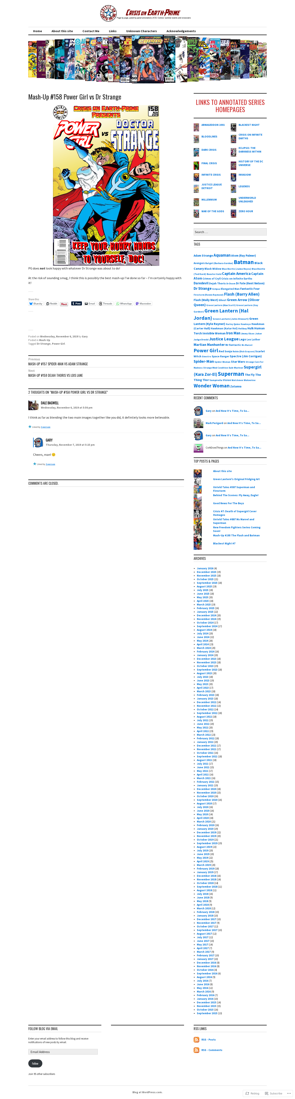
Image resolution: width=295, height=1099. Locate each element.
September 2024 (207, 626)
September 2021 (207, 756)
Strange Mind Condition (215, 368)
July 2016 (202, 980)
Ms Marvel (247, 345)
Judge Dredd (201, 339)
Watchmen (237, 380)
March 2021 (204, 778)
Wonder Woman (212, 385)
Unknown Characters (141, 31)
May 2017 (202, 944)
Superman (231, 373)
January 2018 (205, 915)
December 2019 (206, 832)
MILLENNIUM (209, 199)
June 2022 (203, 724)
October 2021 (205, 753)
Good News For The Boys (228, 503)
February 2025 (205, 608)
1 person (45, 426)
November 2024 (206, 619)
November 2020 (206, 792)
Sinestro (206, 356)
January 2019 (205, 872)
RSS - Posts (208, 1039)
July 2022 (202, 720)
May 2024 (202, 640)
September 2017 (207, 930)
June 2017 (203, 941)
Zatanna (235, 386)
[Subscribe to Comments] (196, 1050)
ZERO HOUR (246, 211)
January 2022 (205, 742)
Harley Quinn (233, 324)
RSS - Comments (211, 1050)
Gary (85, 336)
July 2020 (202, 807)
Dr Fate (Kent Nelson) (250, 283)
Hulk (250, 328)
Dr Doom (230, 283)
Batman (244, 262)
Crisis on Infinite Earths (236, 278)
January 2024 (205, 655)
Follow (35, 1063)
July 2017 (202, 937)
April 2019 (203, 861)
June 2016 (203, 984)
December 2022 (206, 702)
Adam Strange (203, 255)
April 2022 (203, 731)
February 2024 (205, 651)
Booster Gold (214, 274)
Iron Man (233, 333)
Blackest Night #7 (224, 543)
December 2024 (206, 615)
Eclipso (216, 289)
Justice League (224, 339)
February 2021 (205, 782)
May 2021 (202, 771)
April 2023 (203, 687)
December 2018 (206, 876)
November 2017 (206, 923)
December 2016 (206, 962)
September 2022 (207, 713)
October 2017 (205, 926)
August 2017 (204, 933)
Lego (242, 339)
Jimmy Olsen (247, 333)
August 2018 (204, 890)
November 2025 (206, 575)
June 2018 (203, 897)
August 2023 (204, 673)
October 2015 (205, 1009)
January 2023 (205, 698)
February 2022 (205, 738)
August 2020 (204, 803)
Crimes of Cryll (212, 278)
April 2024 (203, 644)
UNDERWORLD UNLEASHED (247, 199)
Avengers (199, 263)
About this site (62, 31)
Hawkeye (246, 324)
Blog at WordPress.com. (147, 1092)
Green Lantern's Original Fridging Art (236, 479)
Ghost (222, 300)
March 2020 (204, 821)
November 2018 (206, 879)
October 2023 (205, 666)
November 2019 (206, 836)
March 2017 (204, 952)
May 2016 (202, 988)
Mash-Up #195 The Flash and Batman (236, 535)
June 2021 (203, 767)
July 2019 (202, 850)
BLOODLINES (209, 136)
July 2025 (202, 590)
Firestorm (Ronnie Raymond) (208, 295)
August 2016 (204, 977)
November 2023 (206, 662)
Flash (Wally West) (206, 300)
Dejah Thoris (217, 283)
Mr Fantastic (233, 345)
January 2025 (205, 612)
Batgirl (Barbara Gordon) (219, 263)
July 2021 (202, 763)
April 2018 (203, 904)
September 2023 (207, 669)
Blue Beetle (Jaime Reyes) (236, 268)
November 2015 (206, 1006)
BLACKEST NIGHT (249, 125)
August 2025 (204, 586)
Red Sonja (225, 351)
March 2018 (204, 908)
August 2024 (204, 630)
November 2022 (206, 706)
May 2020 (202, 814)
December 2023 (206, 659)
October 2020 (205, 796)
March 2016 (204, 991)
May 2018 (202, 901)
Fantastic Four (250, 289)
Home (37, 31)
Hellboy (242, 328)
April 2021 (203, 774)
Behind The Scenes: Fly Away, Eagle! (235, 495)
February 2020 (205, 825)
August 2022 (204, 716)
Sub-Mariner (236, 367)
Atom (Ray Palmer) (243, 255)
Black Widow (212, 268)
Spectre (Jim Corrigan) (246, 356)
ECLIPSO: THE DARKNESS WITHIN (250, 149)
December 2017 (206, 919)
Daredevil (201, 283)
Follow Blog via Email (43, 1028)
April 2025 (203, 601)
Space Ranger (220, 356)
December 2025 (206, 572)
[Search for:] (230, 232)
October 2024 (205, 622)
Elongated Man (230, 289)
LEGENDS (244, 186)
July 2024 (202, 633)
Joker (258, 333)
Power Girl (58, 343)
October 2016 (205, 970)
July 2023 (202, 677)
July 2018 (202, 894)
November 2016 (206, 966)
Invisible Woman (214, 333)
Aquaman (222, 255)
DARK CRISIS (209, 150)
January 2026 (205, 568)
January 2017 (205, 959)
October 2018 (205, 883)
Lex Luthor (253, 339)
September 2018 (207, 886)
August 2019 (204, 847)
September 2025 (207, 583)
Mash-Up (44, 340)
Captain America (236, 273)
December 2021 (206, 745)
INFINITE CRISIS (211, 174)
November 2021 (206, 749)
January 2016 (205, 999)
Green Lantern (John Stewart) (231, 318)
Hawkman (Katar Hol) (224, 328)
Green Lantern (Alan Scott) (221, 305)
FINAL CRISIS (209, 163)
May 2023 (202, 684)
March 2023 (204, 691)
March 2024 (204, 648)
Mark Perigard (214, 423)
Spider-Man (204, 361)
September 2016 (207, 973)
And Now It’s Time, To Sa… (232, 411)
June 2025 (203, 593)
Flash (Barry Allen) (241, 294)
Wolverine (249, 380)
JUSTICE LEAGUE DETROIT (211, 186)
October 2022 (205, 709)
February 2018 (205, 912)
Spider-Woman (222, 362)
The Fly (250, 375)
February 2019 (205, 868)
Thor (205, 380)
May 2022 (202, 727)
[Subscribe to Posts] (196, 1039)
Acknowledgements (181, 31)
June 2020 (203, 810)
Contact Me (90, 31)
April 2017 (203, 948)
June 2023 (203, 680)
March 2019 (204, 865)
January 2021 (205, 785)
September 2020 (207, 800)
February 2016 (205, 995)
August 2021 (204, 760)
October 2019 (205, 839)
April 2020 (203, 818)
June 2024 (203, 637)
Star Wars (238, 362)
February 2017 (205, 955)
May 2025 (202, 597)
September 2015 (207, 1013)
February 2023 (205, 695)
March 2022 (204, 734)
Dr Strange (44, 343)
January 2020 (205, 829)
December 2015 (206, 1002)
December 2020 (206, 789)
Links (113, 31)
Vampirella (216, 380)
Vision (227, 380)
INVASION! (245, 174)
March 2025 (204, 604)
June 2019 (203, 854)
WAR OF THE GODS (212, 211)
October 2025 (205, 579)
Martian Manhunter (209, 344)
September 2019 (207, 843)
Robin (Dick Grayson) (244, 351)
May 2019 (202, 857)
